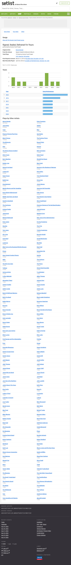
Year (7, 91)
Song (7, 31)
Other (22, 31)
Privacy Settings (41, 535)
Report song (14, 65)
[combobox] (35, 8)
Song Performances (48, 91)
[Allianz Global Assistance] (39, 558)
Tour (15, 31)
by (22, 56)
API (2, 555)
